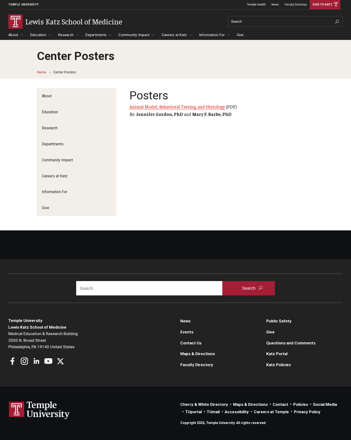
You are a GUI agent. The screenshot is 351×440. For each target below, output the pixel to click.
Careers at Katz (174, 35)
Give (240, 35)
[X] (60, 362)
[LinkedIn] (36, 362)
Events (186, 332)
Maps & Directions (197, 353)
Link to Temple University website (39, 410)
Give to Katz (322, 4)
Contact (280, 404)
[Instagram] (24, 362)
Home (41, 72)
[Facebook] (12, 362)
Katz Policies (278, 364)
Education (38, 35)
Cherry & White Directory (204, 404)
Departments (95, 35)
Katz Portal (276, 353)
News (275, 4)
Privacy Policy (307, 411)
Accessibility (237, 411)
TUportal (193, 411)
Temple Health (256, 4)
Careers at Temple (271, 411)
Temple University (23, 4)
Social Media (325, 404)
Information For (212, 35)
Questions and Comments (290, 343)
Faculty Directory (296, 4)
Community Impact (133, 35)
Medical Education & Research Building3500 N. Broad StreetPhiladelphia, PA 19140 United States (43, 340)
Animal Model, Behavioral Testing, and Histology (177, 106)
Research (66, 35)
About (13, 35)
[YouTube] (48, 362)
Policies (300, 404)
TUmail (213, 411)
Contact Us (191, 343)
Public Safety (279, 321)
